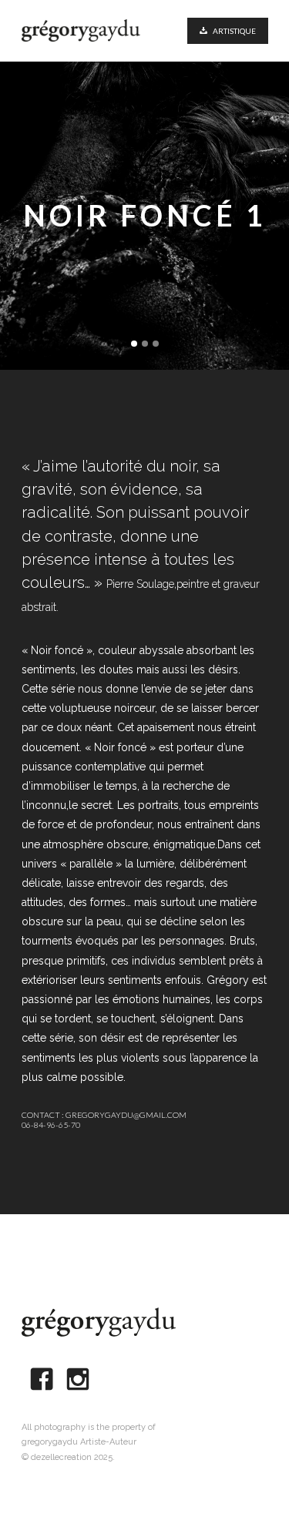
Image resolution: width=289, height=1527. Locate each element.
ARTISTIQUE (234, 30)
